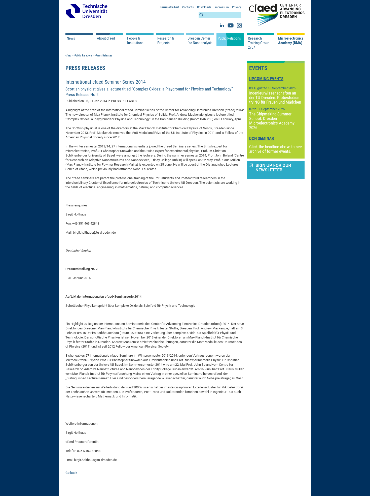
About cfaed (106, 38)
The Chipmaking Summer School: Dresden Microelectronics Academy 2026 (271, 120)
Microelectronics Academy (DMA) (290, 40)
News (71, 38)
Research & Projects (165, 40)
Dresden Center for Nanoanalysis (200, 40)
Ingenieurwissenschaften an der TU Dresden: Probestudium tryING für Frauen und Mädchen (275, 97)
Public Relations (229, 38)
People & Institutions (135, 40)
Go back (71, 473)
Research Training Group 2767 (258, 43)
